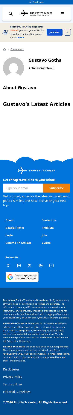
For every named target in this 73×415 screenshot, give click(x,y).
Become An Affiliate (18, 243)
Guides (46, 243)
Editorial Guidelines (17, 392)
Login (9, 235)
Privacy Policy (12, 377)
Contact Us (49, 220)
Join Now (55, 32)
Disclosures (11, 369)
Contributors (17, 49)
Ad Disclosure (36, 2)
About (10, 220)
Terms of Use (12, 384)
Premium (48, 228)
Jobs (44, 235)
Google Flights (15, 228)
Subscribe (56, 188)
